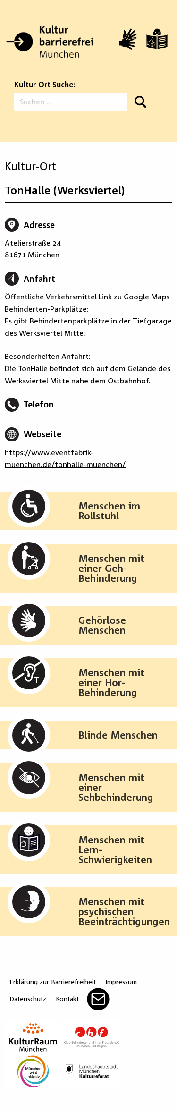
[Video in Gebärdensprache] (128, 39)
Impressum (121, 981)
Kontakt (67, 998)
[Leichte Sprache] (157, 38)
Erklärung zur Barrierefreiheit (52, 981)
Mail (98, 999)
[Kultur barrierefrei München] (49, 42)
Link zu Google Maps (134, 296)
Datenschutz (27, 998)
